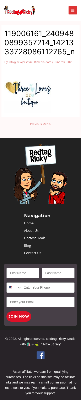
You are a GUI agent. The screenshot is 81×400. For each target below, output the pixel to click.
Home (29, 223)
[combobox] (14, 288)
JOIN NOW (19, 316)
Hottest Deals (34, 238)
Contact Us (32, 253)
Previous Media (40, 124)
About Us (31, 230)
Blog (27, 245)
